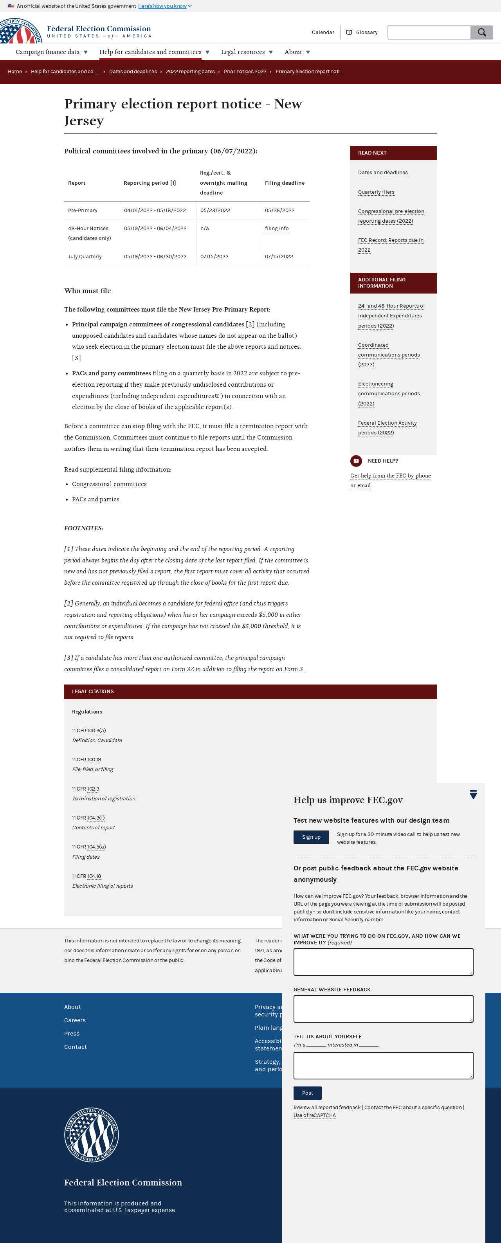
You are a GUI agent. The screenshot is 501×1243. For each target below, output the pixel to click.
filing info (277, 228)
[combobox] (429, 32)
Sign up (311, 837)
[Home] (125, 32)
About (72, 1007)
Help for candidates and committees (73, 71)
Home (15, 71)
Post (307, 1093)
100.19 (94, 760)
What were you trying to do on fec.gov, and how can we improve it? (377, 939)
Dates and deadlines (133, 71)
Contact (75, 1046)
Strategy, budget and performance (280, 1065)
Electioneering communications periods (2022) (389, 394)
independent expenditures (177, 396)
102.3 (93, 789)
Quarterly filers (376, 192)
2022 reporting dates (190, 71)
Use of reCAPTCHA (314, 1115)
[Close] (473, 794)
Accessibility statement (272, 1045)
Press (71, 1033)
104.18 (94, 876)
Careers (75, 1020)
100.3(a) (96, 731)
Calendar (323, 32)
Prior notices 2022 (245, 71)
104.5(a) (96, 847)
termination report (266, 426)
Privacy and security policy (276, 1010)
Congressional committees (109, 484)
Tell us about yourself (328, 1037)
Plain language (276, 1027)
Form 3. (294, 669)
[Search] (482, 32)
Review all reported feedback (327, 1107)
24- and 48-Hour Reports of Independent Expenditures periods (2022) (391, 316)
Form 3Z (182, 669)
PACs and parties (95, 499)
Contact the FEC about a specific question (413, 1107)
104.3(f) (96, 818)
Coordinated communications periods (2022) (389, 355)
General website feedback (332, 990)
